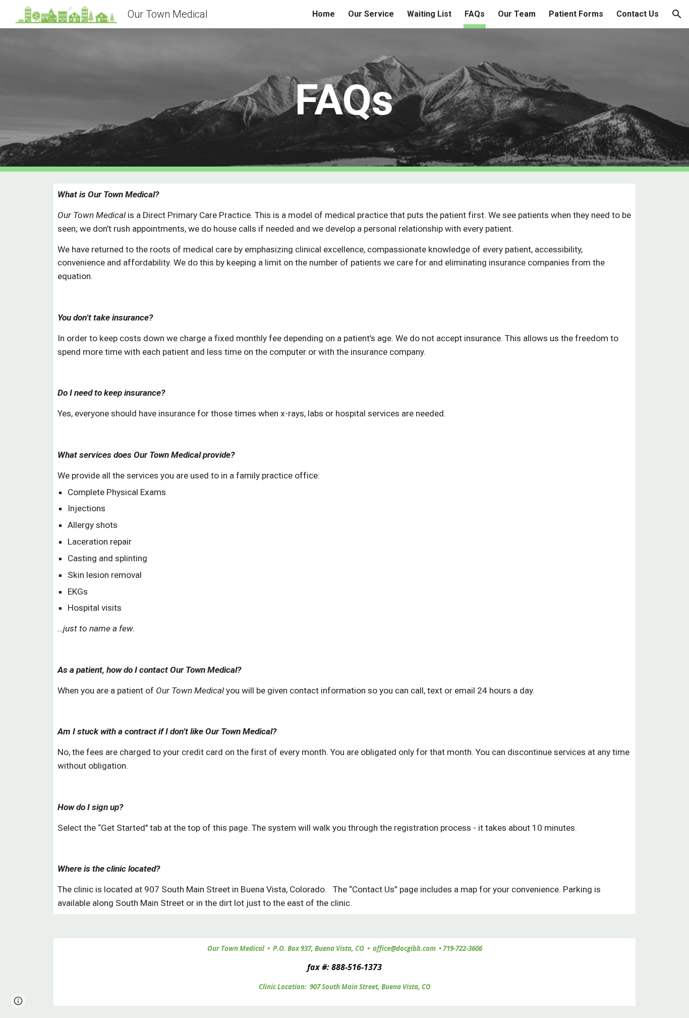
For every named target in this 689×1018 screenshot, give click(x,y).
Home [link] (323, 14)
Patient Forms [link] (576, 14)
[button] (677, 14)
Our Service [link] (371, 14)
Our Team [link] (517, 14)
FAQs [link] (475, 14)
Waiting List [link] (429, 14)
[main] (344, 100)
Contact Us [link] (637, 14)
